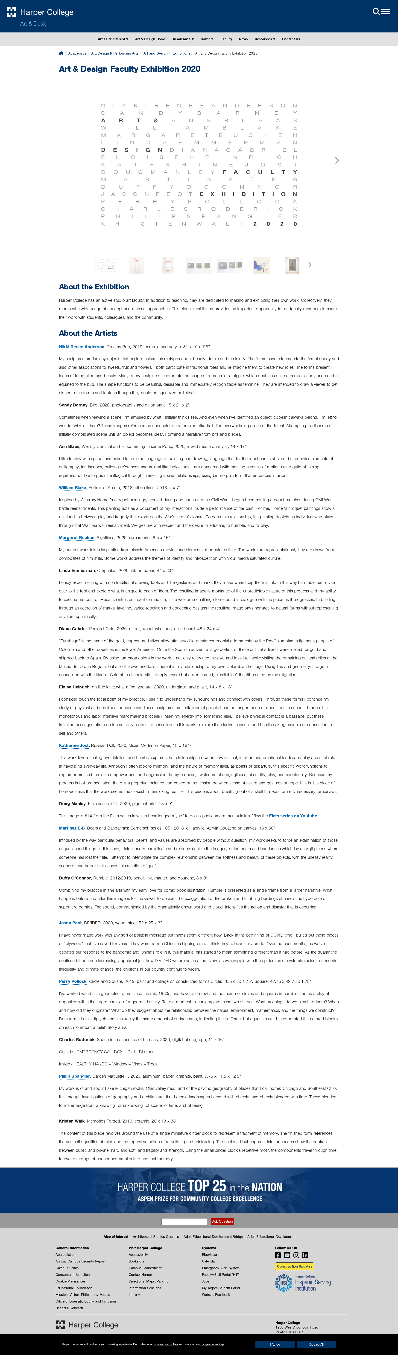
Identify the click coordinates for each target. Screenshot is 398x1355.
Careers (207, 39)
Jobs (206, 1281)
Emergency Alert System (221, 1268)
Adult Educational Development (271, 1236)
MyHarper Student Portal (221, 1288)
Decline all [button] (316, 1344)
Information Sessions (145, 1288)
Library (134, 1294)
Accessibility (138, 1254)
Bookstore (136, 1261)
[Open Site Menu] (381, 12)
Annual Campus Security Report (80, 1261)
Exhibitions (181, 53)
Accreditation (66, 1254)
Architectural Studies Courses (156, 1236)
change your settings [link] (211, 1344)
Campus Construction (145, 1268)
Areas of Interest (112, 39)
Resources (264, 39)
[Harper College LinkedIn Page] (305, 1257)
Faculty (226, 39)
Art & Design (35, 23)
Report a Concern (69, 1308)
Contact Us (291, 39)
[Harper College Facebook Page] (278, 1257)
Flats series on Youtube (293, 816)
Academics (182, 39)
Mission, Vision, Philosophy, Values (83, 1294)
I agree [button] (275, 1344)
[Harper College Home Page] (61, 53)
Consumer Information (73, 1274)
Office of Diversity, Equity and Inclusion (86, 1301)
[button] (336, 157)
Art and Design (155, 53)
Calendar (209, 1261)
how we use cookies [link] (166, 1344)
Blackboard (210, 1254)
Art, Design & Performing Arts (114, 53)
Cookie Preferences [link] (71, 1281)
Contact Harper (140, 1274)
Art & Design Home (150, 39)
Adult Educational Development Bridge (213, 1236)
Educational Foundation (74, 1288)
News (243, 39)
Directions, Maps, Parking (149, 1281)
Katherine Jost (74, 745)
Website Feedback (216, 1294)
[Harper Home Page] (87, 1324)
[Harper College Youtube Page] (287, 1257)
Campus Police (67, 1268)
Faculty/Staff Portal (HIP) (220, 1274)
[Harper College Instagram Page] (296, 1257)
